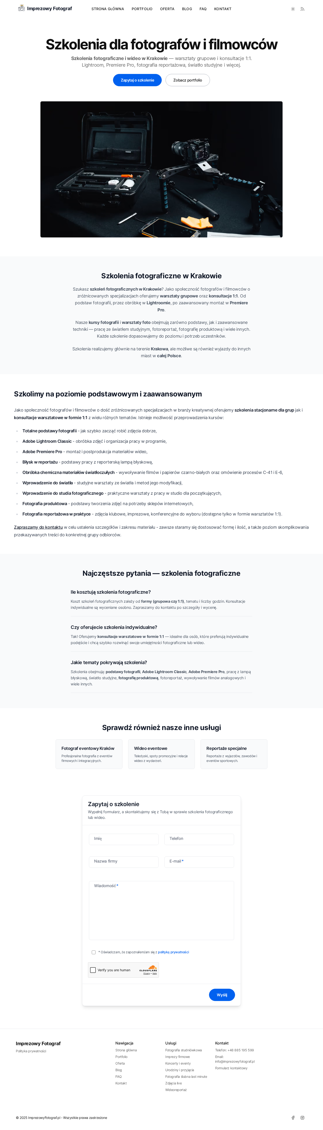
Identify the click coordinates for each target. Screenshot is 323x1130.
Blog (118, 1070)
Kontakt (121, 1083)
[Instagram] (302, 1117)
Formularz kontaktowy (231, 1068)
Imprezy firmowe (177, 1057)
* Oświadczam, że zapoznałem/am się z (143, 952)
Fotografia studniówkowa (183, 1050)
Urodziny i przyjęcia (179, 1070)
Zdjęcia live (173, 1083)
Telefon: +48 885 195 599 (234, 1050)
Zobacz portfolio (187, 80)
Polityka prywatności (31, 1051)
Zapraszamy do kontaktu (38, 527)
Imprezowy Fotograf (38, 1043)
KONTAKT (222, 9)
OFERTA (167, 9)
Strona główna (126, 1050)
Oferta (120, 1063)
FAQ (203, 9)
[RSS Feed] (302, 9)
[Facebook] (293, 1117)
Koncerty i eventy (178, 1063)
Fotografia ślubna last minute (186, 1076)
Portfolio (121, 1057)
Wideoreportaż (176, 1090)
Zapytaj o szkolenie (137, 80)
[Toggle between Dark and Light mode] (293, 9)
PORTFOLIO (142, 9)
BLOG (187, 9)
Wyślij (222, 995)
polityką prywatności (173, 952)
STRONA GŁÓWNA (108, 9)
